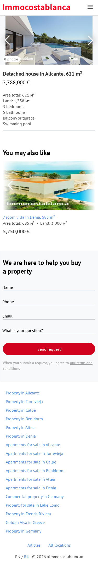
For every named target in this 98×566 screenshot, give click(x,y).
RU (26, 556)
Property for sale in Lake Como (33, 505)
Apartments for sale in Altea (30, 479)
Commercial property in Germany (35, 496)
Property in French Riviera (28, 513)
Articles (34, 545)
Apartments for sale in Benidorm (34, 470)
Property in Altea (20, 427)
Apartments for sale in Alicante (33, 444)
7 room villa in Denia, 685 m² (29, 217)
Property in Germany (23, 531)
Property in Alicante (23, 392)
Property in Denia (21, 436)
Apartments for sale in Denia (31, 487)
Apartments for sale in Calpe (31, 462)
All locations (59, 545)
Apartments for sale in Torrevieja (34, 453)
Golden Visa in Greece (25, 522)
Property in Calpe (21, 410)
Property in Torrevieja (24, 401)
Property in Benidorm (24, 418)
